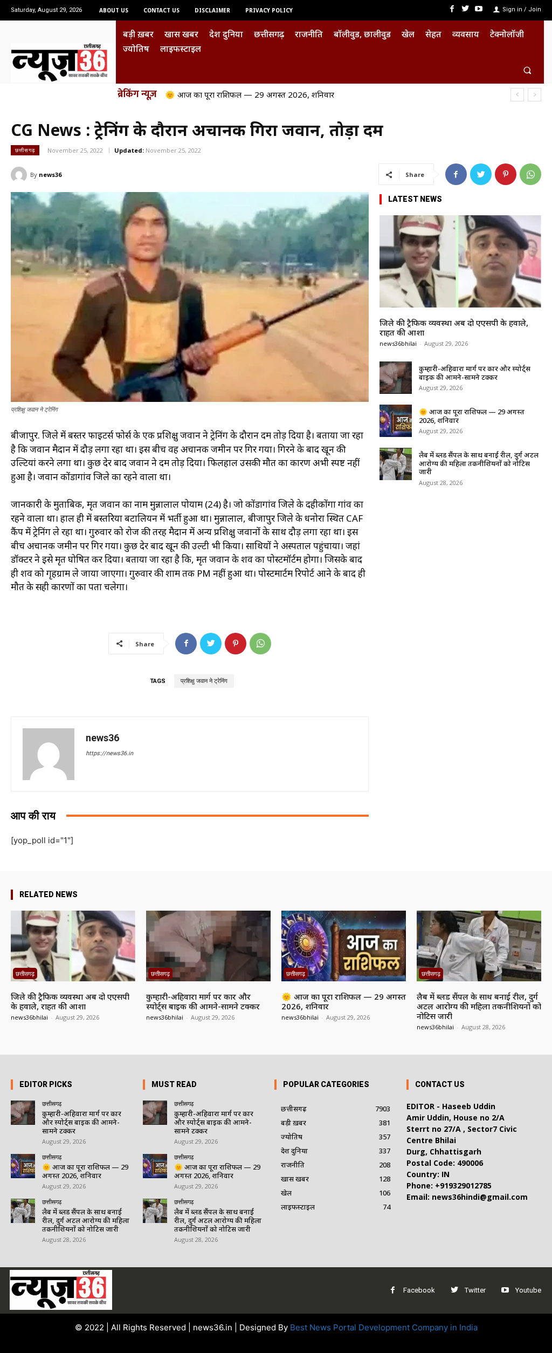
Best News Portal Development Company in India (384, 1327)
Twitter (475, 1290)
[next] (534, 94)
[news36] (20, 175)
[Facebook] (451, 9)
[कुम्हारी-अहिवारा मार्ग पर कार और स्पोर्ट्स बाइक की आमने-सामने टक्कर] (396, 377)
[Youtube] (479, 9)
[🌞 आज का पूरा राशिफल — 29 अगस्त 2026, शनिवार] (396, 421)
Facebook (419, 1290)
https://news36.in (109, 753)
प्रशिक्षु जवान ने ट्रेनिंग (204, 681)
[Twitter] (465, 9)
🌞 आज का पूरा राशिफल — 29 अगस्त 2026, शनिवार (472, 416)
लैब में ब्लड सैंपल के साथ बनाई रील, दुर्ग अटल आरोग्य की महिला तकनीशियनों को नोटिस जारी (306, 94)
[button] (527, 70)
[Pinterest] (505, 174)
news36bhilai (398, 343)
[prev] (517, 94)
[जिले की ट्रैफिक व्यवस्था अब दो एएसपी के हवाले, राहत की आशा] (460, 261)
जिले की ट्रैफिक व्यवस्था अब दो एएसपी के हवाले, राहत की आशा (454, 327)
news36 (50, 174)
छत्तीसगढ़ (25, 150)
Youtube (528, 1290)
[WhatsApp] (530, 174)
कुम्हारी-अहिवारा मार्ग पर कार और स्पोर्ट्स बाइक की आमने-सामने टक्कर (474, 373)
